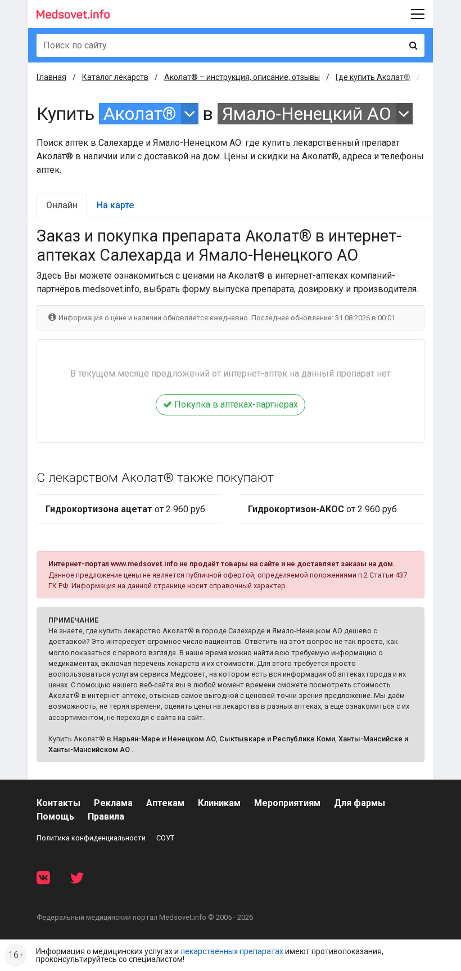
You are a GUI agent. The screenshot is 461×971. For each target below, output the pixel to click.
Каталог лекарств (115, 77)
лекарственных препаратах (231, 951)
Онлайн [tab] (62, 205)
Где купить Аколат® (373, 77)
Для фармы (359, 803)
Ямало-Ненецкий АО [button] (306, 113)
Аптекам (165, 803)
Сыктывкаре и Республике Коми (277, 739)
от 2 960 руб (125, 509)
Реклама (113, 803)
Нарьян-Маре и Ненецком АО (164, 739)
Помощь (55, 816)
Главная (51, 77)
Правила (106, 816)
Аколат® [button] (140, 113)
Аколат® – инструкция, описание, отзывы (242, 77)
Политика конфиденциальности (91, 838)
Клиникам (219, 803)
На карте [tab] (115, 205)
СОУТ (165, 838)
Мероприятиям (287, 803)
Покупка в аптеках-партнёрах (235, 404)
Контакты (58, 803)
